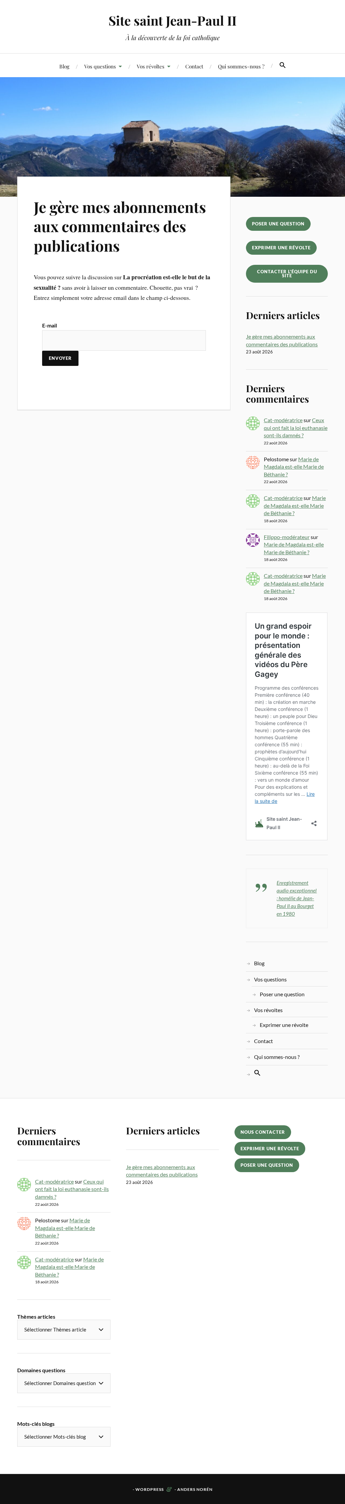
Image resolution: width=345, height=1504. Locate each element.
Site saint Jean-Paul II (172, 20)
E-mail (49, 325)
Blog (64, 66)
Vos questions (100, 66)
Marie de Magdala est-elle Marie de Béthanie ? (294, 466)
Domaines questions (41, 1370)
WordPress (149, 1489)
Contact (194, 66)
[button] (282, 65)
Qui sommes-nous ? (241, 66)
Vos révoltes (150, 66)
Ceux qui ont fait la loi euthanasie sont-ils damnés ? (295, 427)
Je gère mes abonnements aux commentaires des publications (120, 226)
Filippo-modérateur (287, 537)
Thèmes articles (36, 1316)
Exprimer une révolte (281, 247)
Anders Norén (195, 1489)
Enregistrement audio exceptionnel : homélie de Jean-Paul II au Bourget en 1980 (297, 898)
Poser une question (278, 223)
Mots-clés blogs (36, 1423)
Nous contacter (263, 1132)
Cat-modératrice (283, 420)
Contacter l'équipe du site (287, 274)
